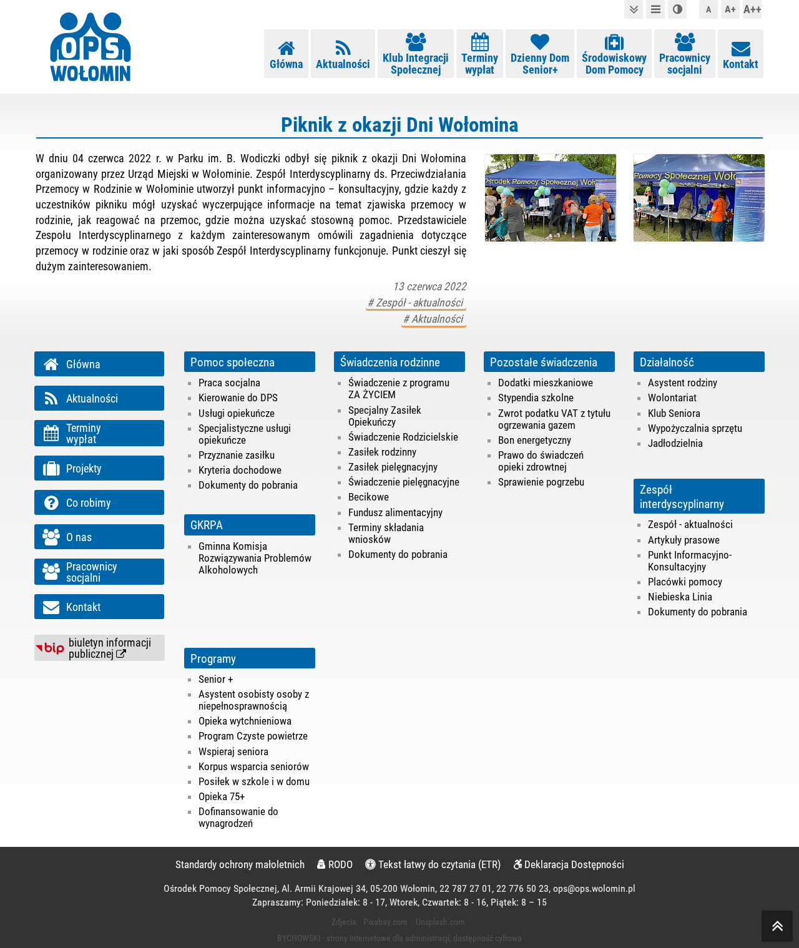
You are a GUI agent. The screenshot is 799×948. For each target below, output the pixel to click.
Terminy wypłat (479, 64)
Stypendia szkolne (536, 397)
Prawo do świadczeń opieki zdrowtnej (541, 461)
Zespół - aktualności (690, 524)
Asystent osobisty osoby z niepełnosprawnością (254, 700)
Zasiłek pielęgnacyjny (393, 467)
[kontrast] (677, 9)
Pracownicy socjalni (684, 64)
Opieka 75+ (222, 796)
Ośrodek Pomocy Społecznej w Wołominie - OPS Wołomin (90, 47)
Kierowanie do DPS (238, 397)
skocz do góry (777, 926)
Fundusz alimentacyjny (395, 512)
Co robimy (88, 503)
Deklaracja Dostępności (573, 864)
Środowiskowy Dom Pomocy (614, 64)
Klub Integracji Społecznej (416, 64)
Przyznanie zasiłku (237, 455)
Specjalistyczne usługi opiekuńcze (245, 434)
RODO (339, 864)
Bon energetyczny (534, 440)
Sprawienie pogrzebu (541, 482)
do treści (633, 9)
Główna (286, 64)
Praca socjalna (229, 382)
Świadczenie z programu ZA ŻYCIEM (398, 388)
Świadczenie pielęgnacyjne (403, 482)
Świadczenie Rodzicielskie (403, 437)
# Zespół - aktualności (416, 302)
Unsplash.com (440, 922)
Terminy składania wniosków (386, 533)
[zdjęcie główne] (549, 198)
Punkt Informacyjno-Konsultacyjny (690, 561)
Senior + (216, 679)
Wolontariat (672, 397)
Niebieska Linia (680, 596)
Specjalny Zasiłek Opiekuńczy (384, 416)
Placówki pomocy (685, 581)
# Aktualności (434, 319)
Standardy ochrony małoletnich (240, 864)
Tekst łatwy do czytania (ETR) (438, 864)
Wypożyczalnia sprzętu (695, 428)
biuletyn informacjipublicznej (110, 648)
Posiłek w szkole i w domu (254, 781)
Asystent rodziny (682, 382)
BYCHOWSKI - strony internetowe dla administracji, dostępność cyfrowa (399, 938)
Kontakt (740, 64)
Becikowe (368, 497)
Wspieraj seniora (233, 751)
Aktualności (343, 64)
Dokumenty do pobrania (248, 485)
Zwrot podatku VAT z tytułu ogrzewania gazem (554, 419)
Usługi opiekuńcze (237, 413)
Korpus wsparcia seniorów (254, 766)
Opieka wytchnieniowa (245, 721)
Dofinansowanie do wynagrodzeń (238, 817)
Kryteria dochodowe (240, 470)
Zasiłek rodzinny (382, 452)
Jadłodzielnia (675, 443)
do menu (655, 9)
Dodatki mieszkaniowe (545, 382)
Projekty (84, 468)
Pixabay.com (385, 922)
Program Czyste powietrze (253, 736)
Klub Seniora (674, 413)
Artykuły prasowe (684, 540)
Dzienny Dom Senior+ (540, 64)
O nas (79, 537)
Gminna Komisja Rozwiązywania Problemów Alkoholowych (255, 558)
